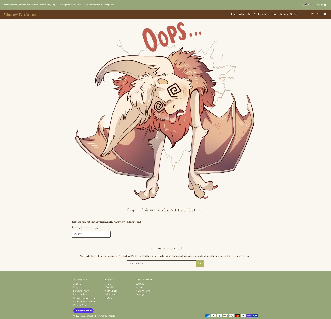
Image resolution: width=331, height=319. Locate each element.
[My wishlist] (318, 4)
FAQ (75, 287)
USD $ (311, 4)
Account (140, 284)
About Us (245, 14)
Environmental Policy (84, 301)
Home (233, 14)
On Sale (294, 14)
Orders (139, 287)
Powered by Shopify (105, 316)
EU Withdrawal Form (84, 298)
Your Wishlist (143, 291)
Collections (280, 14)
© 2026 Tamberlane (83, 316)
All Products (261, 14)
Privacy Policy (80, 305)
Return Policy (80, 294)
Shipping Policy (81, 291)
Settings (140, 294)
